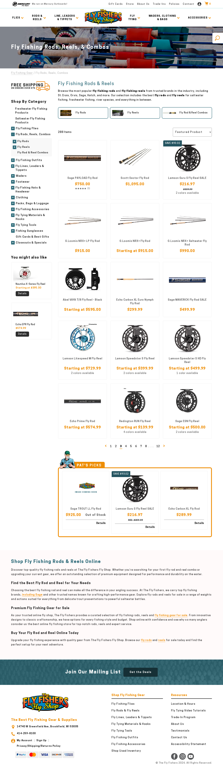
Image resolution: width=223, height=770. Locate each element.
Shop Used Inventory (126, 751)
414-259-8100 (26, 733)
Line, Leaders (65, 18)
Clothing (22, 197)
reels (161, 640)
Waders (21, 176)
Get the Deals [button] (140, 672)
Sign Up (41, 740)
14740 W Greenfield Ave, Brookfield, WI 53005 (47, 726)
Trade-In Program (183, 717)
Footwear (23, 182)
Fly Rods (23, 141)
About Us (143, 4)
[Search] (217, 38)
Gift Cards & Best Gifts (32, 237)
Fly (132, 18)
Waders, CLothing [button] (162, 18)
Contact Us (179, 737)
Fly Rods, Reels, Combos (33, 134)
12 (158, 446)
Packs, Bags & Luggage (32, 203)
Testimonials (180, 731)
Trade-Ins (159, 4)
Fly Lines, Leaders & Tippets (30, 168)
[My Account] (199, 4)
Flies (16, 18)
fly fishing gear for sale (171, 615)
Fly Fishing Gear (22, 73)
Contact (188, 4)
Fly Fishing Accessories (32, 209)
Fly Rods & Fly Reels (126, 710)
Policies (174, 4)
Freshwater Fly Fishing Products (31, 111)
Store (130, 4)
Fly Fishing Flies (27, 128)
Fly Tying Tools (26, 225)
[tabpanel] (83, 113)
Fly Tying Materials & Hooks (30, 217)
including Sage (32, 595)
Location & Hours (183, 704)
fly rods (146, 640)
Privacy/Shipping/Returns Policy (39, 746)
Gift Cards (116, 4)
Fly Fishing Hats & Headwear (28, 190)
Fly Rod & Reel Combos (32, 153)
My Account (24, 740)
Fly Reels (23, 147)
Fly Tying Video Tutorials (188, 710)
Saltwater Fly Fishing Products (30, 121)
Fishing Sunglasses (29, 231)
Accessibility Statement (188, 744)
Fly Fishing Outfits (29, 160)
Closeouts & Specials (31, 243)
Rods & (37, 18)
